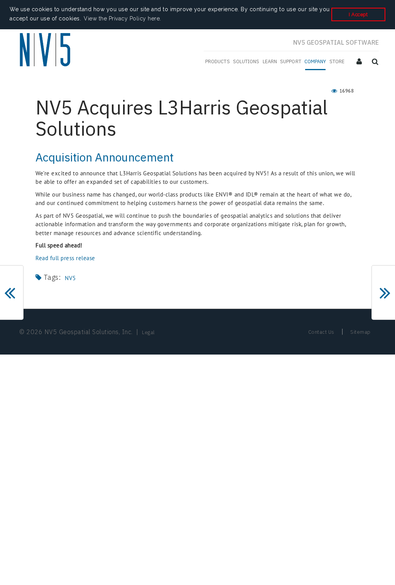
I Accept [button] (358, 14)
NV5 (70, 278)
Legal (148, 332)
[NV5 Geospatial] (46, 50)
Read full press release (65, 258)
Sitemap (360, 332)
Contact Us (321, 332)
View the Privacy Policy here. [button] (122, 18)
